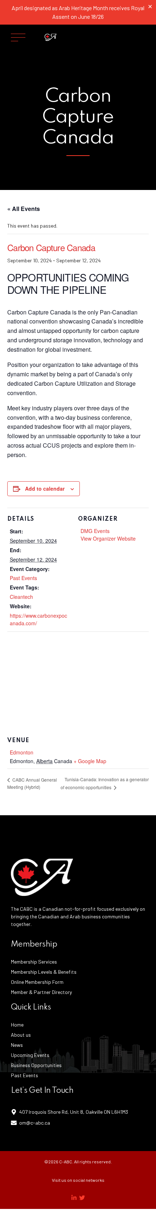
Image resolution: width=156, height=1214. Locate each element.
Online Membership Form (37, 982)
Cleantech (21, 596)
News (17, 1045)
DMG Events (95, 530)
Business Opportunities (36, 1065)
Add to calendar (45, 488)
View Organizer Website (108, 538)
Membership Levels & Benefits (44, 972)
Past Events (23, 577)
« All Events (23, 208)
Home (17, 1024)
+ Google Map (90, 761)
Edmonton (21, 752)
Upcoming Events (30, 1055)
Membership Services (34, 962)
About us (21, 1035)
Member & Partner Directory (41, 992)
